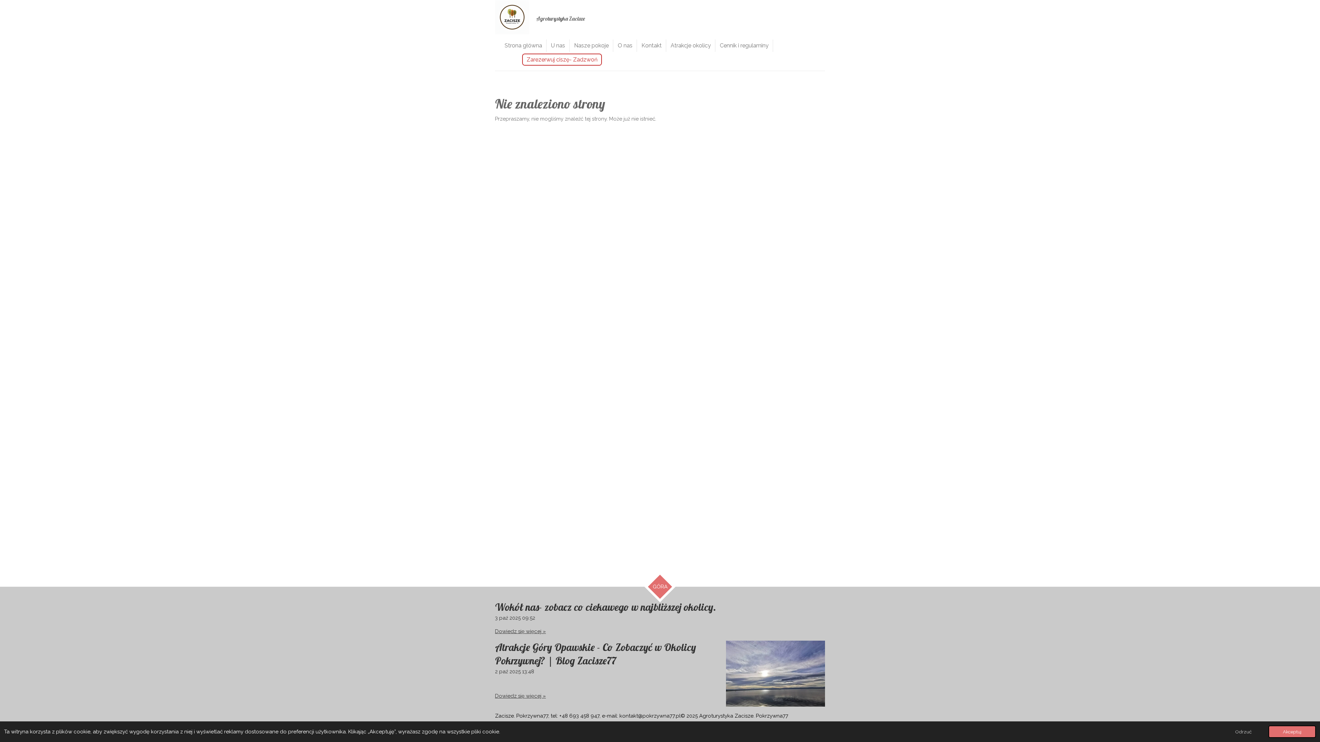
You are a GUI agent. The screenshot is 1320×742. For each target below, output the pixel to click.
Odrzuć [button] (1243, 731)
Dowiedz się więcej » (520, 631)
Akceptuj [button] (1292, 731)
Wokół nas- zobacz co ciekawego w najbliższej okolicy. (605, 607)
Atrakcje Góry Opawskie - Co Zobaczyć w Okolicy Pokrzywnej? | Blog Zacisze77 (595, 654)
